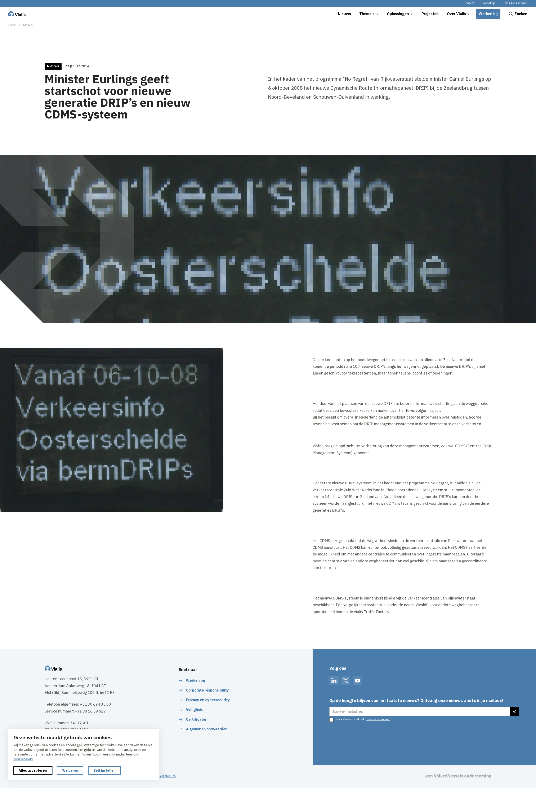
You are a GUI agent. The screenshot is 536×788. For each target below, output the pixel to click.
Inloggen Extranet (515, 3)
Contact (469, 3)
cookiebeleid (23, 759)
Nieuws (28, 25)
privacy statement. (377, 719)
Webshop (489, 3)
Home (12, 25)
